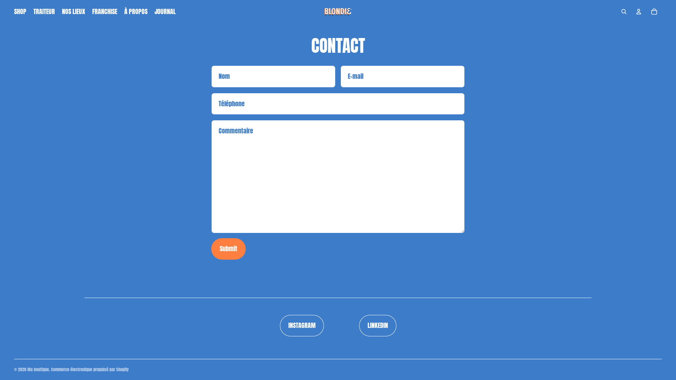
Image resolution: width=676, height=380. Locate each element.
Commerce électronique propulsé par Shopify (90, 369)
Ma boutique (38, 369)
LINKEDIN (378, 325)
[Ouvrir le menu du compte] (638, 11)
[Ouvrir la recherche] (624, 11)
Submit (228, 248)
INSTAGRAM (301, 325)
